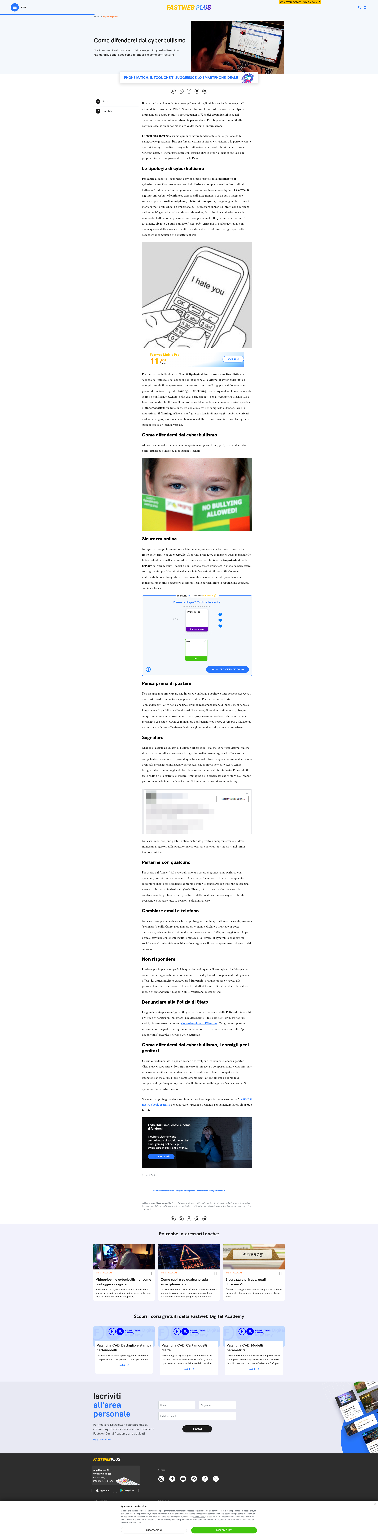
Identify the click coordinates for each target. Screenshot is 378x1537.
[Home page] (189, 7)
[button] (197, 620)
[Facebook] (205, 1478)
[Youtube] (183, 1478)
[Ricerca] (360, 7)
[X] (216, 1478)
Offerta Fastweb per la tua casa (300, 2)
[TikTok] (172, 1478)
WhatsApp (196, 91)
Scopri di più (162, 1156)
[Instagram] (161, 1478)
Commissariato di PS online (199, 1023)
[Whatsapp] (194, 1478)
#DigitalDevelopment (185, 1190)
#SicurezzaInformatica (163, 1190)
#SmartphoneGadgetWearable (211, 1190)
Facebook (189, 91)
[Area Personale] (365, 7)
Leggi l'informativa (102, 1439)
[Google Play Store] (127, 1490)
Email (204, 91)
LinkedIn (173, 91)
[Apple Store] (103, 1490)
